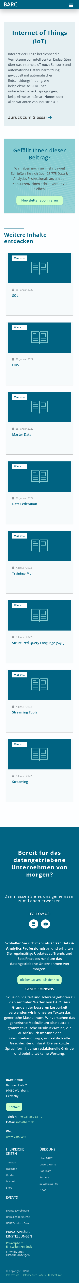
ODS (15, 365)
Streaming (20, 782)
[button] (71, 4)
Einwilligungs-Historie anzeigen (18, 1253)
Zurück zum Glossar (27, 117)
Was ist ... (19, 258)
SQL (15, 295)
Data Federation (24, 504)
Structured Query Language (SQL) (38, 643)
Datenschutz (29, 1275)
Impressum (12, 1275)
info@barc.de (25, 1122)
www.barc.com (16, 1136)
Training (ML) (22, 573)
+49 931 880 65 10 (30, 1117)
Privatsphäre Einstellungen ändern (20, 1244)
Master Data (21, 434)
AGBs (42, 1275)
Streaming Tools (24, 712)
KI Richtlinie (55, 1275)
